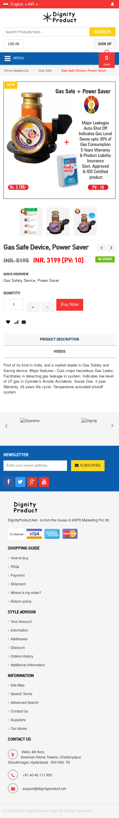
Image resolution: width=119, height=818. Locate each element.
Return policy (21, 601)
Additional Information (28, 664)
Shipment (18, 583)
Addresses (19, 638)
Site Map (18, 684)
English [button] (17, 4)
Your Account (21, 621)
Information (19, 630)
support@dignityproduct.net (44, 788)
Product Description (59, 339)
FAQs (15, 566)
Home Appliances (17, 70)
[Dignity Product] (59, 18)
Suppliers (18, 719)
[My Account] (111, 4)
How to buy (19, 557)
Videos (60, 352)
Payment (18, 575)
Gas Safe (45, 70)
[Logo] (25, 506)
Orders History (22, 656)
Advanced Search (25, 702)
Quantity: (12, 293)
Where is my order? (26, 592)
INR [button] (31, 4)
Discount (18, 647)
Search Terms (21, 693)
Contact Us (19, 710)
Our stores (19, 728)
